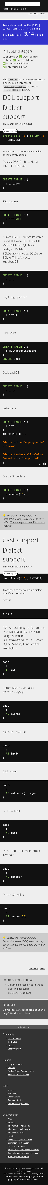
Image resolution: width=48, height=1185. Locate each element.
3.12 (5, 38)
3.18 (36, 28)
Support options (15, 1064)
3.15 (19, 34)
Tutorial (11, 1122)
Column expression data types (25, 984)
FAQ (10, 1119)
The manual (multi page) (19, 1129)
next (42, 13)
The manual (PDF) (16, 1132)
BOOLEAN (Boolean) (19, 992)
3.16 (12, 34)
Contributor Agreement (18, 1103)
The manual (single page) (19, 1125)
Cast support (21, 540)
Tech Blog (12, 1042)
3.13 (39, 34)
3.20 (21, 28)
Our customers (14, 1038)
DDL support (21, 97)
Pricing (14, 8)
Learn (6, 8)
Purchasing (13, 1093)
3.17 (5, 34)
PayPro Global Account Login (21, 1071)
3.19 (29, 28)
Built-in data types (18, 988)
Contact (11, 1067)
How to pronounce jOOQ (19, 1156)
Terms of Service (15, 1100)
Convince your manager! (18, 1143)
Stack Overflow (14, 1048)
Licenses (11, 1090)
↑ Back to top (24, 1027)
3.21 (13, 28)
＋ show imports (10, 131)
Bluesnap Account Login (18, 1074)
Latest (6, 28)
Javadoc (11, 1136)
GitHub (11, 1045)
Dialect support (14, 112)
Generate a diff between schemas (23, 1153)
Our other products (16, 1146)
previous (33, 13)
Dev (29, 25)
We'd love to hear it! (21, 1013)
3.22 (35, 25)
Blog (23, 8)
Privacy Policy (14, 1096)
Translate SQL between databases (23, 1149)
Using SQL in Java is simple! (20, 1139)
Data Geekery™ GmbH (30, 1168)
